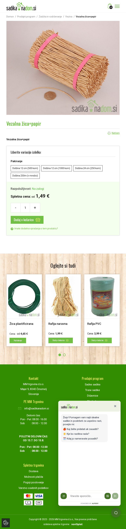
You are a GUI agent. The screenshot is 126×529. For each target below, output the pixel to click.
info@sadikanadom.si (36, 408)
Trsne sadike (92, 390)
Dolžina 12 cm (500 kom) (25, 168)
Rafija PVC (94, 323)
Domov (10, 16)
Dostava (33, 471)
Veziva (68, 16)
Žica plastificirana (21, 323)
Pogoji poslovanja (33, 482)
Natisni (116, 133)
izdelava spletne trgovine (56, 524)
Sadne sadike (92, 384)
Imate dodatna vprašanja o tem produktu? (36, 228)
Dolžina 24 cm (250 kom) (88, 168)
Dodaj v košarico (24, 219)
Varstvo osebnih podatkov (34, 488)
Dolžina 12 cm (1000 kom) (56, 168)
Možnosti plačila (33, 476)
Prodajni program (26, 16)
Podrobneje (18, 340)
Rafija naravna (57, 323)
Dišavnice (92, 395)
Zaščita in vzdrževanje (50, 16)
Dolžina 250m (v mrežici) (25, 175)
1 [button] (59, 355)
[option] (24, 310)
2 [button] (64, 355)
